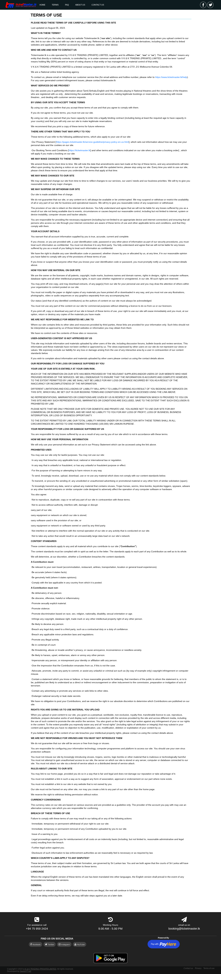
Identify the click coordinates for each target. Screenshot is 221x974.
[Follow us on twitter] (210, 5)
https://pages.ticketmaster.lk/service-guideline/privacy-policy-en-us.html (92, 142)
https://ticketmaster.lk (79, 150)
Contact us (98, 5)
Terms (55, 5)
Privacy (198, 968)
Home (42, 5)
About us (80, 5)
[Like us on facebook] (203, 5)
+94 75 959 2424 (37, 928)
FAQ (67, 5)
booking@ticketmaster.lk (184, 928)
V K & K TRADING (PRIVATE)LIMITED (39, 969)
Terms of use (209, 968)
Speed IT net (25, 971)
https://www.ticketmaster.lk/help (171, 77)
